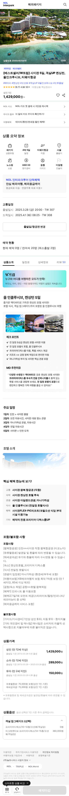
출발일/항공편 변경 (34, 226)
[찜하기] (58, 95)
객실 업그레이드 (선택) (18, 721)
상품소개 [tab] (9, 262)
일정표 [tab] (26, 262)
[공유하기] (64, 95)
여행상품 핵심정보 (41, 87)
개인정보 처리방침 (50, 752)
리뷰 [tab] (61, 262)
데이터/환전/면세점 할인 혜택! (30, 121)
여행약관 (30, 755)
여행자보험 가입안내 (12, 755)
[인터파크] (7, 4)
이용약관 (7, 752)
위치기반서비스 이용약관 (27, 752)
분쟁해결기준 (44, 755)
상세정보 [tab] (43, 262)
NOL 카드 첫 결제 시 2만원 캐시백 (31, 106)
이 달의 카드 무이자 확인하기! (29, 114)
